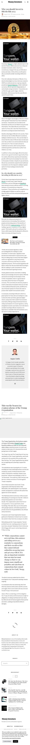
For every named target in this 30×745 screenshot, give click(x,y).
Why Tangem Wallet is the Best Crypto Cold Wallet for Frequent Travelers (16, 709)
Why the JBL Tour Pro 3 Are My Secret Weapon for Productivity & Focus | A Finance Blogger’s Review (17, 691)
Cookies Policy (18, 726)
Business (20, 412)
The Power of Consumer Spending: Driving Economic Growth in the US (17, 242)
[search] (26, 663)
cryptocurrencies (15, 225)
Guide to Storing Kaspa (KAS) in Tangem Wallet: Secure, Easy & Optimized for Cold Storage (17, 700)
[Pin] (17, 341)
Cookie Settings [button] (7, 741)
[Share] (8, 341)
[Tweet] (12, 341)
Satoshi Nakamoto (13, 85)
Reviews (10, 679)
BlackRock (23, 183)
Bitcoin (10, 64)
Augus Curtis (7, 14)
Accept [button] (15, 741)
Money (22, 14)
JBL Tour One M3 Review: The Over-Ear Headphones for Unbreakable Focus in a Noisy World (18, 682)
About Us (9, 726)
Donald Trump (19, 443)
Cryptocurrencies (16, 14)
